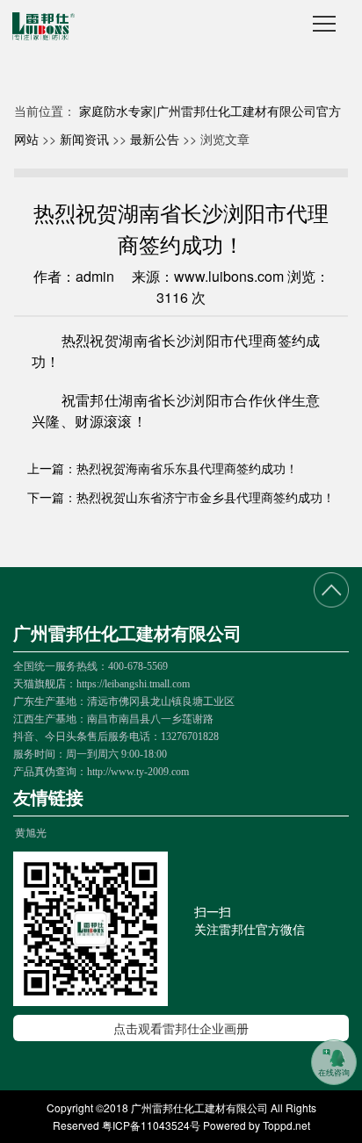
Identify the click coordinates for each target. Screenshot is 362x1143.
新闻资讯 (84, 138)
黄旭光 (31, 831)
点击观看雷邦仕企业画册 (181, 1028)
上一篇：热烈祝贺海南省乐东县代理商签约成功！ (162, 468)
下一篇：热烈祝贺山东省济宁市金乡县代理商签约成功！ (181, 497)
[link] (334, 1062)
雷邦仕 (97, 400)
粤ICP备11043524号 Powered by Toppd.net (206, 1125)
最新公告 (154, 138)
